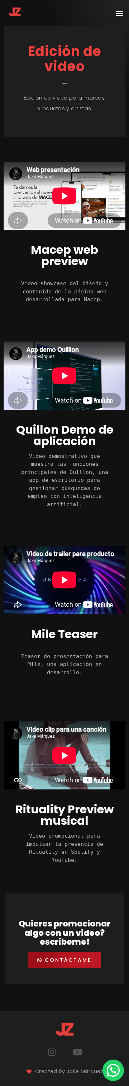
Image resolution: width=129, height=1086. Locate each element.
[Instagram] (51, 1052)
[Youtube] (77, 1052)
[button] (119, 13)
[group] (64, 291)
